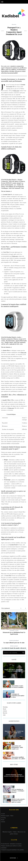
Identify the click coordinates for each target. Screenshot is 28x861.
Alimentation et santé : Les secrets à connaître (17, 686)
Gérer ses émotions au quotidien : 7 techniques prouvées (17, 791)
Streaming (5, 707)
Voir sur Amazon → (6, 191)
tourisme (5, 711)
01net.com (16, 90)
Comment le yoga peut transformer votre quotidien (12, 849)
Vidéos (11, 815)
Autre (4, 715)
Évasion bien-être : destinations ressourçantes (11, 843)
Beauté (4, 709)
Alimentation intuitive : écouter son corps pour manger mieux (14, 731)
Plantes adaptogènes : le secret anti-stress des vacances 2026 (14, 670)
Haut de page (13, 858)
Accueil (3, 813)
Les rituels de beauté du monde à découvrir (14, 647)
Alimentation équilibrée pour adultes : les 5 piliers (18, 757)
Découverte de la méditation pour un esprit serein (14, 633)
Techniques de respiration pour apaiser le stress (17, 695)
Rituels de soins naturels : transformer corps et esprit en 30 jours (18, 800)
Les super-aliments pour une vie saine (14, 642)
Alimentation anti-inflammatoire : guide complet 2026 (17, 747)
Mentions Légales (5, 815)
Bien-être (14, 24)
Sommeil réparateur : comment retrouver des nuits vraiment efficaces (14, 775)
